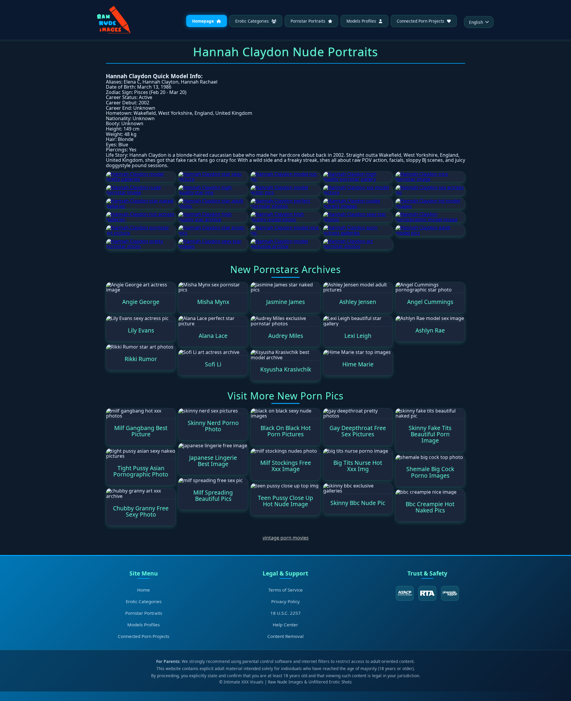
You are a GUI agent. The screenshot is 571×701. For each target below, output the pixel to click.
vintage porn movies (286, 537)
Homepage (203, 21)
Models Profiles (361, 21)
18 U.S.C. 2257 (285, 613)
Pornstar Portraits (309, 21)
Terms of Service (285, 590)
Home (143, 590)
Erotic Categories (252, 21)
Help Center (285, 625)
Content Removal (285, 636)
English (476, 22)
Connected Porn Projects (421, 21)
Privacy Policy (285, 601)
